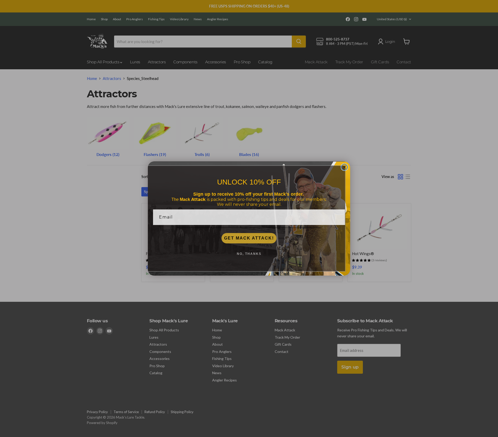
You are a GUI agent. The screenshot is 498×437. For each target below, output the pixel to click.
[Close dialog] (344, 167)
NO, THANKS (249, 254)
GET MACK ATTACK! (249, 238)
